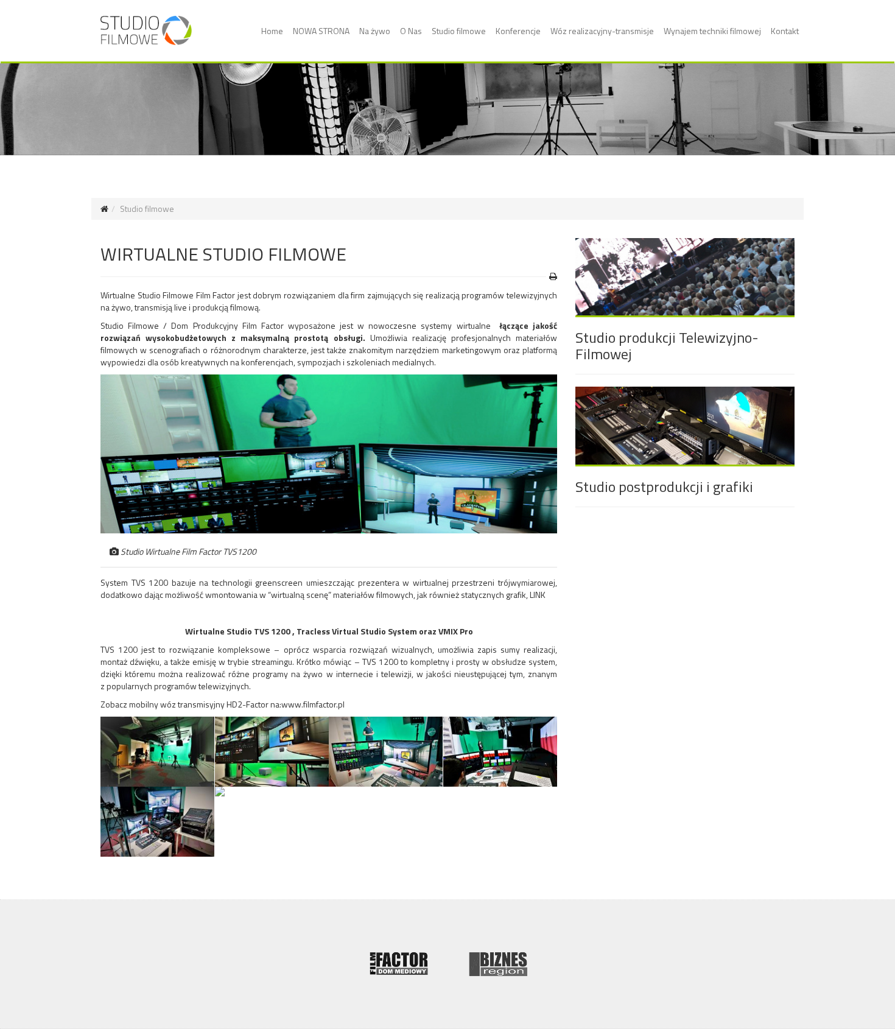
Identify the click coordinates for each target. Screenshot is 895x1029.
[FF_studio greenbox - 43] (386, 752)
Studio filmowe (459, 30)
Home (272, 30)
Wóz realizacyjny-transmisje (602, 30)
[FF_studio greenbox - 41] (157, 822)
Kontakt (785, 30)
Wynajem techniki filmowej (712, 30)
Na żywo (374, 30)
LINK (538, 594)
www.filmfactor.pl (313, 704)
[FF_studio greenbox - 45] (272, 752)
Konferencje (518, 30)
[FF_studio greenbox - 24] (272, 791)
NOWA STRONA (321, 30)
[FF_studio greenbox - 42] (500, 752)
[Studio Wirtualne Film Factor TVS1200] (328, 453)
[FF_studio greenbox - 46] (157, 752)
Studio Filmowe (129, 325)
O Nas (411, 30)
